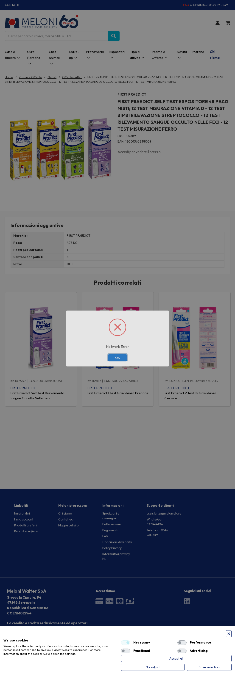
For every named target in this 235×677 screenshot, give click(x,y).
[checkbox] (125, 642)
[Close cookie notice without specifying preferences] (229, 633)
